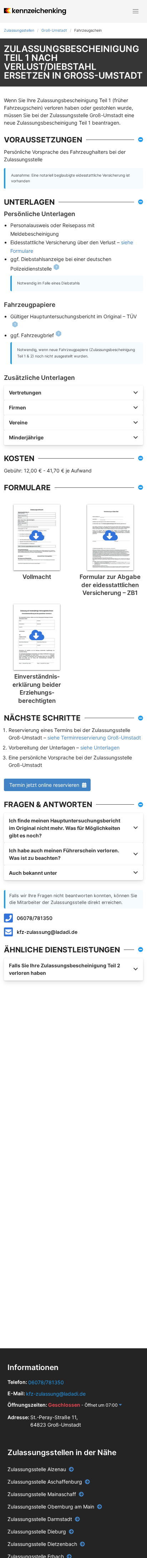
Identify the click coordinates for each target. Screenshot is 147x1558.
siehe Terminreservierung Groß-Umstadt (94, 737)
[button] (135, 11)
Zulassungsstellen (19, 30)
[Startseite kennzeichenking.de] (35, 11)
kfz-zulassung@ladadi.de (47, 932)
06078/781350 (34, 918)
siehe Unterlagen (100, 747)
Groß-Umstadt (54, 30)
